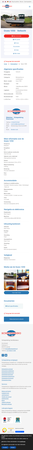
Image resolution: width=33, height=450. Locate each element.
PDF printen (17, 39)
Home (5, 64)
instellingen (22, 441)
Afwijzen (13, 447)
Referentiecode (8, 94)
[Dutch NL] (3, 1)
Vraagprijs (7, 72)
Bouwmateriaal (8, 96)
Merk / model (8, 81)
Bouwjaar (6, 84)
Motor (6, 86)
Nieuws (21, 1)
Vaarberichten (5, 398)
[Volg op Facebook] (3, 355)
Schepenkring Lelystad (7, 369)
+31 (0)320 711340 (11, 350)
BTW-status (7, 74)
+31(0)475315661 (15, 122)
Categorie (7, 77)
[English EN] (5, 1)
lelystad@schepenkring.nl (11, 348)
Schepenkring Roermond (8, 372)
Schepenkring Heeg (6, 380)
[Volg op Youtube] (6, 355)
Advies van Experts (6, 391)
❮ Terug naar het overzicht (12, 61)
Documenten (16, 46)
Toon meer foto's (16, 292)
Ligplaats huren (5, 393)
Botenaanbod (13, 64)
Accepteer (5, 447)
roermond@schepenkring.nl (17, 124)
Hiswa (3, 400)
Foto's (17, 43)
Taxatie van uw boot (6, 396)
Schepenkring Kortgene (7, 374)
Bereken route (14, 129)
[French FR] (10, 1)
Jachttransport (5, 395)
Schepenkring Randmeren (8, 376)
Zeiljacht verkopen (6, 402)
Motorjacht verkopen (7, 404)
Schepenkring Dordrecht (7, 378)
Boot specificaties (12, 306)
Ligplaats (6, 90)
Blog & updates (15, 1)
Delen (17, 50)
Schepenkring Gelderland (8, 371)
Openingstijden (27, 1)
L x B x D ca (7, 99)
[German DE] (8, 1)
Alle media (17, 53)
